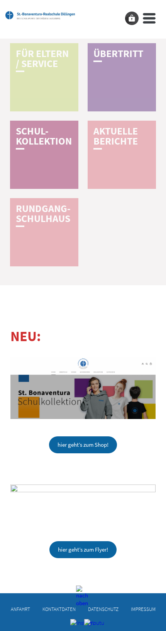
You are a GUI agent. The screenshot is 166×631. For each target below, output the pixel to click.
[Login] (132, 18)
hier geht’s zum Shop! (83, 444)
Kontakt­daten (59, 609)
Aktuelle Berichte (115, 136)
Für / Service (42, 58)
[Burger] (149, 18)
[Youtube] (90, 625)
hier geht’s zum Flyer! (83, 549)
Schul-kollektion (44, 136)
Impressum (143, 609)
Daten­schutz (103, 609)
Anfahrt (20, 609)
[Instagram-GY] (76, 625)
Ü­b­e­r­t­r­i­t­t (118, 53)
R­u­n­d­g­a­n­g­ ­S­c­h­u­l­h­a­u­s (43, 213)
